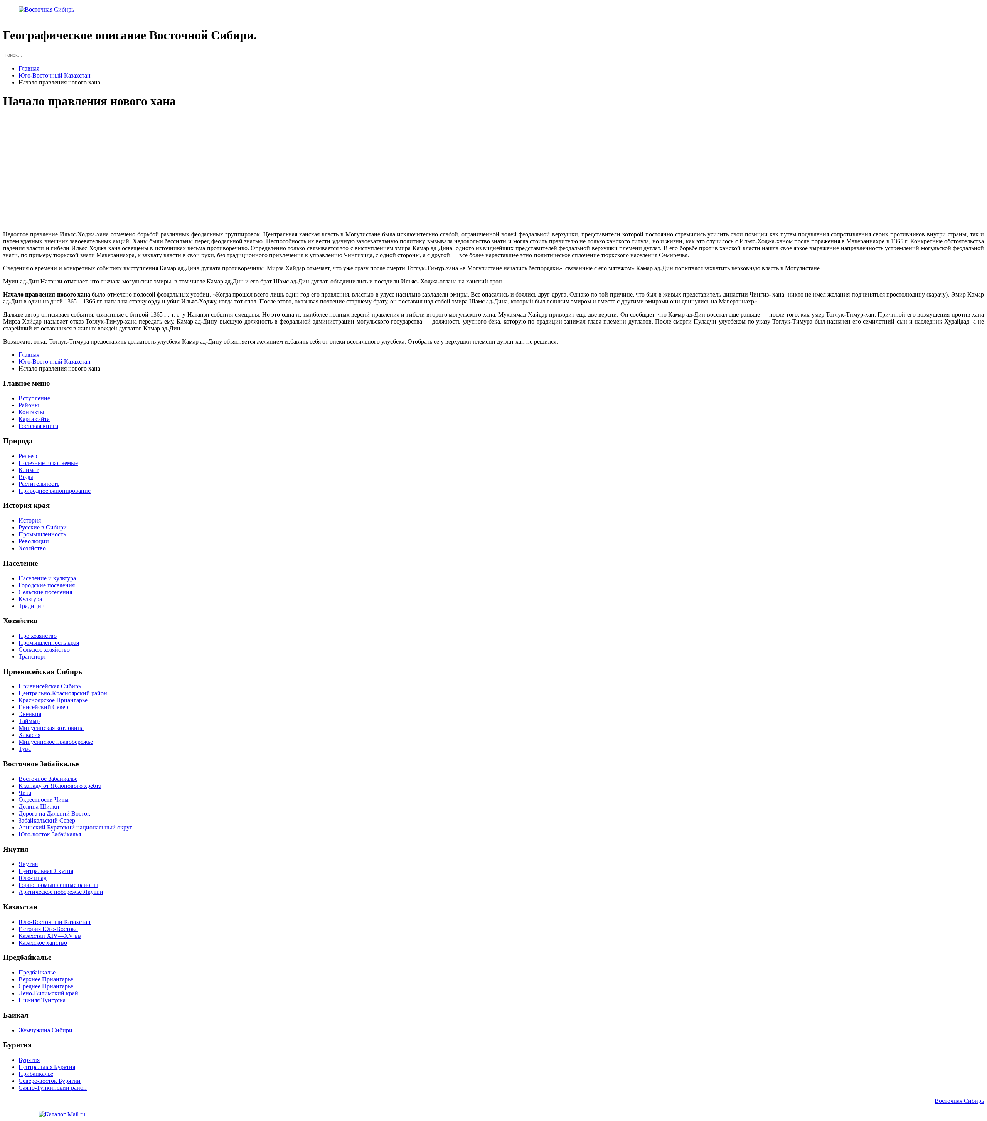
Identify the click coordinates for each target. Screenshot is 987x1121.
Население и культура (47, 578)
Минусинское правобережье (56, 741)
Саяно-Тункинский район (53, 1087)
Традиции (32, 606)
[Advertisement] (234, 171)
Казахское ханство (43, 942)
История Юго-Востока (48, 928)
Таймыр (29, 721)
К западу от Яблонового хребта (60, 785)
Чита (25, 792)
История (30, 520)
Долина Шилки (39, 806)
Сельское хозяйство (44, 649)
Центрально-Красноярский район (63, 693)
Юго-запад (33, 878)
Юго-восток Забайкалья (50, 834)
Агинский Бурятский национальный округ (75, 827)
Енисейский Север (43, 707)
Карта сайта (34, 419)
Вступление (34, 398)
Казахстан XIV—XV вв (50, 935)
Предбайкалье (37, 972)
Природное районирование (55, 490)
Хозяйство (32, 548)
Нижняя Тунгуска (42, 1000)
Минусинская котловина (51, 728)
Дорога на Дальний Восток (54, 813)
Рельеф (28, 456)
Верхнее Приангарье (46, 979)
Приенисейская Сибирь (50, 686)
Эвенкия (30, 714)
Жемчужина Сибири (45, 1030)
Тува (25, 748)
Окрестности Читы (44, 799)
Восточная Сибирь (959, 1100)
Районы (29, 405)
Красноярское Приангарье (53, 700)
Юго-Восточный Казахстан (55, 75)
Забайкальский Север (47, 820)
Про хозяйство (38, 635)
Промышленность (42, 534)
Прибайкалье (36, 1073)
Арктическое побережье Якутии (61, 891)
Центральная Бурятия (47, 1067)
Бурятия (29, 1060)
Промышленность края (49, 642)
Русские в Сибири (43, 527)
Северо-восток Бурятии (50, 1080)
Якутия (28, 864)
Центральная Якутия (46, 871)
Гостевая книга (38, 426)
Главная (29, 68)
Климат (29, 470)
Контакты (31, 412)
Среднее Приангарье (46, 986)
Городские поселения (47, 585)
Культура (30, 599)
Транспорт (32, 656)
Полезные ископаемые (48, 463)
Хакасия (29, 735)
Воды (26, 477)
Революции (34, 541)
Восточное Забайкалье (48, 778)
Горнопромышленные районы (58, 885)
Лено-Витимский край (48, 993)
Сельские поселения (45, 592)
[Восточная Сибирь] (46, 9)
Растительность (39, 483)
